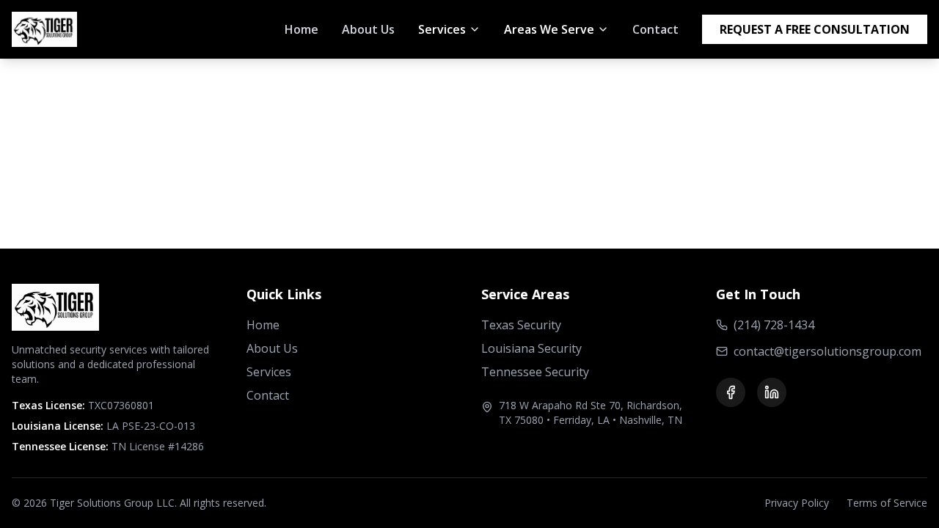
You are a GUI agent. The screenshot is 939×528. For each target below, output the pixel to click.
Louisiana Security (531, 348)
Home (301, 29)
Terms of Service (887, 503)
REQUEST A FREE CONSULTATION (815, 29)
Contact (655, 29)
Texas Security (521, 325)
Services (268, 372)
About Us (368, 29)
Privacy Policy (796, 503)
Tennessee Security (535, 372)
